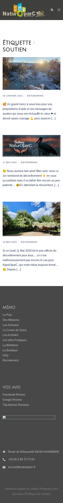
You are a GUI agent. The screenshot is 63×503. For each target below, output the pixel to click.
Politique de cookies (38, 493)
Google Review (12, 399)
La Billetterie (10, 345)
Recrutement (11, 360)
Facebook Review (14, 394)
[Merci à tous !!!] (31, 73)
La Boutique (10, 350)
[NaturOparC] (24, 9)
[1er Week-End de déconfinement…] (31, 145)
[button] (51, 10)
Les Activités (10, 335)
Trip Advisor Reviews (16, 404)
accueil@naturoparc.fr (21, 467)
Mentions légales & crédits (22, 488)
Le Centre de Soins (15, 330)
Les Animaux (11, 324)
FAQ (5, 355)
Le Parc (7, 314)
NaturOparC (35, 96)
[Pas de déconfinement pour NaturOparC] (31, 218)
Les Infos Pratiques (14, 340)
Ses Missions (11, 319)
